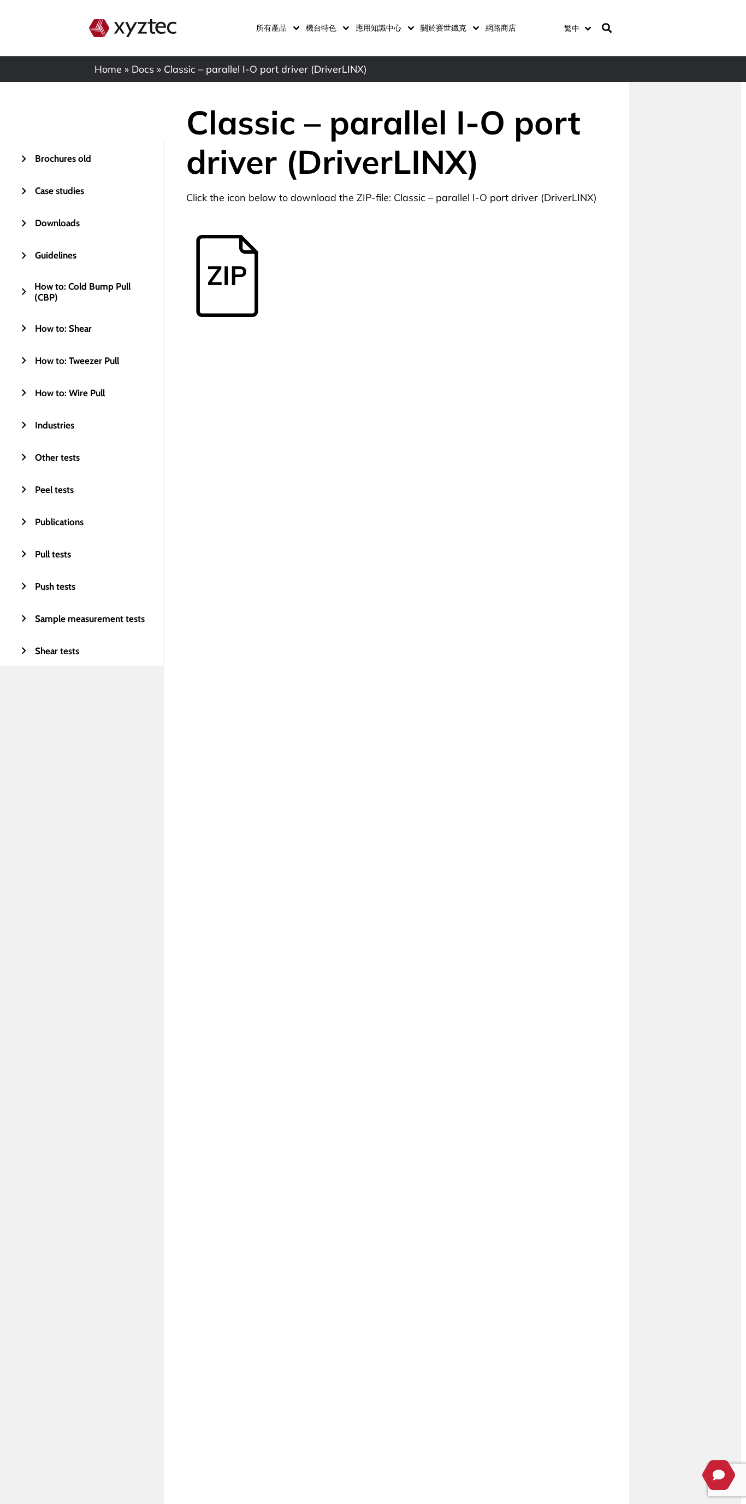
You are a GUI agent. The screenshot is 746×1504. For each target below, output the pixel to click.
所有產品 (271, 28)
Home (108, 69)
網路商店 (501, 28)
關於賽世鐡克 (443, 28)
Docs (143, 69)
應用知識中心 (378, 28)
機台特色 (321, 28)
